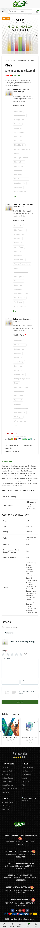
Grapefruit (18, 128)
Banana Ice (18, 111)
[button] (4, 35)
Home (7, 60)
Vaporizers (5, 767)
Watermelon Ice (20, 192)
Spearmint (18, 170)
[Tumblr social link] (27, 910)
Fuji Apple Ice (19, 120)
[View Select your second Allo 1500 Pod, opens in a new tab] (22, 206)
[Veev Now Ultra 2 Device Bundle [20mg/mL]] (10, 727)
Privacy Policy (6, 809)
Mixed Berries (19, 145)
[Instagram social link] (20, 910)
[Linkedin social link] (18, 451)
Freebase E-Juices (7, 778)
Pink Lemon (18, 166)
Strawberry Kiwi (19, 183)
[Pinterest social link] (16, 451)
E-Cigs (13, 60)
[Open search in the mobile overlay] (20, 11)
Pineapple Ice (19, 162)
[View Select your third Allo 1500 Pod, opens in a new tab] (22, 321)
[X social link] (13, 451)
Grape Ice (17, 124)
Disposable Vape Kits (26, 60)
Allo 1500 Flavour (19, 105)
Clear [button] (15, 196)
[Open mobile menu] (3, 11)
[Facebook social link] (11, 451)
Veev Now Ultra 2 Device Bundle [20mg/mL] (10, 738)
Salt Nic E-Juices (7, 781)
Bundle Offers (18, 446)
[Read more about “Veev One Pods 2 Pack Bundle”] (34, 721)
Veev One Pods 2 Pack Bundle (29, 738)
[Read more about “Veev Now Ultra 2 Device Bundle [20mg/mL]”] (15, 721)
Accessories (5, 792)
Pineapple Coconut (21, 158)
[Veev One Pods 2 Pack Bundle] (29, 727)
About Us (24, 778)
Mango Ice (18, 141)
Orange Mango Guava (22, 149)
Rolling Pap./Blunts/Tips (9, 788)
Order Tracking (26, 774)
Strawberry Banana (21, 179)
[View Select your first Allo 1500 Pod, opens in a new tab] (22, 91)
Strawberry (18, 175)
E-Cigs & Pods (6, 774)
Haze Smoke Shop (16, 919)
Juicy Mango (19, 132)
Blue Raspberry (19, 115)
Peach (16, 153)
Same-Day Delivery (28, 767)
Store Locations (27, 771)
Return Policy (6, 806)
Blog (23, 788)
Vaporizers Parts (7, 771)
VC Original (18, 187)
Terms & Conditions (8, 802)
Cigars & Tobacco (7, 785)
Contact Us (25, 781)
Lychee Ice (18, 137)
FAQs (23, 785)
